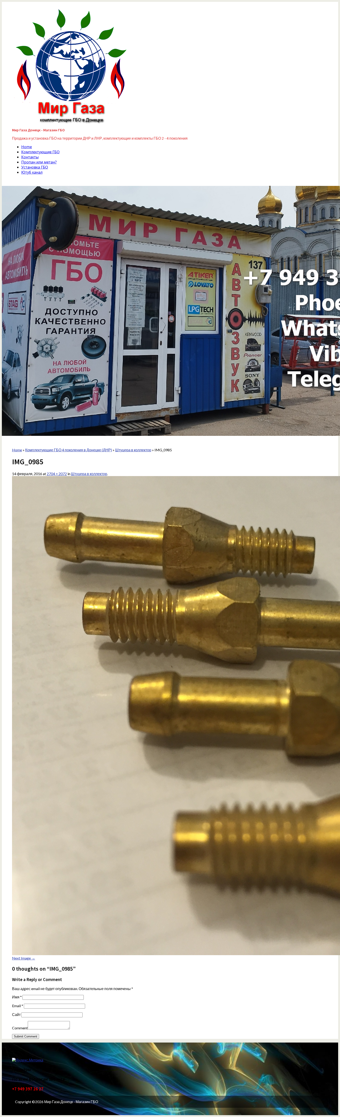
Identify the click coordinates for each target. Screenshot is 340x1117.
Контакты (30, 157)
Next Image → (23, 958)
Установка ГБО (34, 167)
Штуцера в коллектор (89, 473)
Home (26, 146)
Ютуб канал (32, 172)
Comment (20, 1028)
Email (17, 1005)
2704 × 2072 (57, 473)
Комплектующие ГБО (40, 151)
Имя (17, 997)
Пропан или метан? (39, 162)
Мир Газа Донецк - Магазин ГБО (38, 130)
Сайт (16, 1014)
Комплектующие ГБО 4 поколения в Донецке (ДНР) (68, 450)
